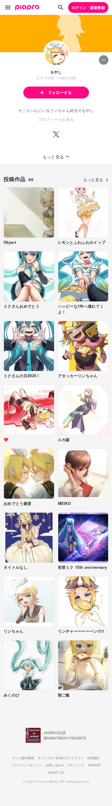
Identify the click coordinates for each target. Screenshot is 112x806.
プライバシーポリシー (26, 765)
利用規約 (93, 758)
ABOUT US (56, 772)
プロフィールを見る (56, 119)
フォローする (60, 92)
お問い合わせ (55, 765)
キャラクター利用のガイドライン (61, 758)
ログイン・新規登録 (88, 7)
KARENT (94, 765)
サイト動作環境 (23, 758)
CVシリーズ (76, 765)
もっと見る (93, 179)
